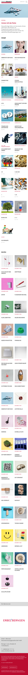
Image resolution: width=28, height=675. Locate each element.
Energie (3, 431)
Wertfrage (18, 272)
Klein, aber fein (6, 317)
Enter (3, 294)
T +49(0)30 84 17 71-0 (7, 649)
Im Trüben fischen (6, 386)
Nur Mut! (17, 500)
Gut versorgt (19, 477)
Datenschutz (13, 667)
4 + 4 (16, 217)
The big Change (19, 523)
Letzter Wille (19, 409)
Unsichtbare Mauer (20, 363)
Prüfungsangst (6, 569)
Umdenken (4, 546)
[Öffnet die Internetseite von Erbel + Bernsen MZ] (14, 620)
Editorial (3, 20)
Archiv (22, 1)
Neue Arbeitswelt (20, 386)
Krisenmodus (5, 523)
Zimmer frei (4, 80)
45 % (2, 103)
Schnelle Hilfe (19, 431)
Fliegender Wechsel (21, 294)
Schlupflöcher (5, 591)
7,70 (16, 194)
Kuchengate (4, 240)
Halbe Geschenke (20, 317)
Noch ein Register (20, 57)
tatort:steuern (6, 2)
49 (2, 171)
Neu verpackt (5, 500)
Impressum (4, 667)
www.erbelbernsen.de (7, 651)
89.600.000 (4, 217)
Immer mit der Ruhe (8, 23)
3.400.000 (17, 171)
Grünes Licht (18, 546)
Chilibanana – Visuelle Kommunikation (18, 671)
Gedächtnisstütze (6, 340)
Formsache (18, 340)
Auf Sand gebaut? (6, 454)
